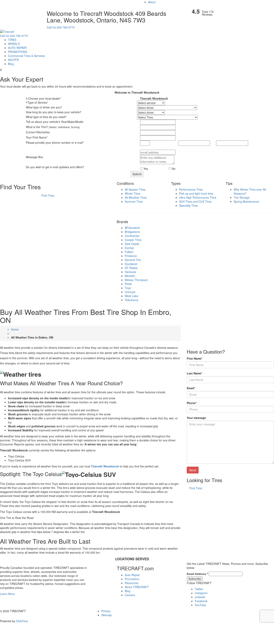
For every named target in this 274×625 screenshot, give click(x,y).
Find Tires (48, 195)
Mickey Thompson (136, 280)
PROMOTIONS (17, 52)
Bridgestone (132, 232)
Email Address (197, 573)
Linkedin (200, 597)
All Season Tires (135, 189)
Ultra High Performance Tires (197, 197)
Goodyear (131, 264)
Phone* (192, 403)
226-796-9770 (66, 27)
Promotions (132, 579)
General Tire (133, 260)
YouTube (200, 605)
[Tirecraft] (7, 31)
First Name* (194, 358)
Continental (132, 236)
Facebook (201, 601)
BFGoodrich (132, 228)
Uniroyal (130, 292)
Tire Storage (242, 197)
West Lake (131, 296)
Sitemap (106, 615)
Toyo (128, 288)
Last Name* (194, 373)
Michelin (130, 276)
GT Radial (131, 268)
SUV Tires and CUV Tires (195, 201)
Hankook (130, 272)
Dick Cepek (132, 244)
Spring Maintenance (246, 201)
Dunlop (129, 248)
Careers (130, 595)
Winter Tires (132, 193)
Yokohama (131, 300)
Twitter (199, 589)
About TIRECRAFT (137, 587)
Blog (11, 64)
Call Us (51, 27)
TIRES (12, 40)
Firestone (131, 256)
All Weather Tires (136, 197)
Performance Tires (191, 189)
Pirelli (128, 284)
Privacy (106, 611)
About (151, 2)
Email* (191, 388)
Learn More (7, 594)
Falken (129, 252)
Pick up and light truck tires (196, 193)
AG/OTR (13, 60)
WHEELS (14, 44)
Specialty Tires (188, 205)
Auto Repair (132, 575)
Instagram (201, 593)
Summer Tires (134, 201)
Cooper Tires (133, 240)
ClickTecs (22, 621)
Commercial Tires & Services (26, 56)
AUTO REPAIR (17, 48)
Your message (196, 418)
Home (15, 329)
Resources (131, 583)
